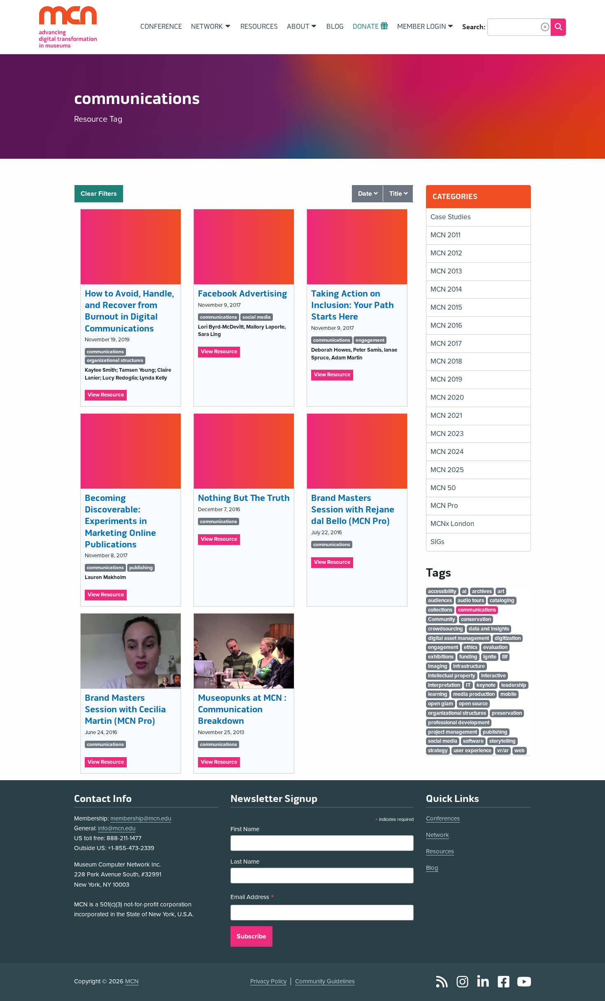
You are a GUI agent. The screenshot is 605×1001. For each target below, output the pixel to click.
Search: (474, 27)
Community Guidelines (325, 981)
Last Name (244, 861)
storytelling (502, 741)
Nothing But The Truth (244, 498)
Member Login (421, 26)
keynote (486, 685)
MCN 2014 (446, 289)
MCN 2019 (446, 379)
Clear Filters (99, 194)
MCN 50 (443, 488)
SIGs (437, 542)
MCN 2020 (447, 397)
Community (441, 619)
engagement (370, 340)
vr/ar (503, 750)
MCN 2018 (446, 361)
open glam (440, 703)
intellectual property (451, 675)
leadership (513, 685)
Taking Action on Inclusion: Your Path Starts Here (352, 305)
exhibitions (441, 656)
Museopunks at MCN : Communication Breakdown (242, 710)
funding (468, 656)
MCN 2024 (446, 451)
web (519, 750)
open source (473, 703)
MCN (132, 981)
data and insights (489, 629)
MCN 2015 (446, 307)
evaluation (495, 647)
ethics (470, 647)
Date (366, 194)
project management (452, 732)
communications (105, 352)
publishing (141, 567)
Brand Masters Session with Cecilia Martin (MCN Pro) (125, 710)
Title (396, 194)
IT (468, 685)
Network (437, 835)
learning (437, 694)
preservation (507, 713)
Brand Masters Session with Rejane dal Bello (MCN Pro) (352, 510)
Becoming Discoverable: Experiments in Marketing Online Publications (120, 521)
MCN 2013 (446, 271)
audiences (440, 600)
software (473, 741)
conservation (476, 619)
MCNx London (452, 523)
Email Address (252, 898)
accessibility (442, 591)
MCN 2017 (446, 343)
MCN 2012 (446, 253)
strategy (438, 750)
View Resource (107, 396)
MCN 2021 (446, 415)
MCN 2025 (447, 470)
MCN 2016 (446, 325)
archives (482, 591)
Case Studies (450, 217)
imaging (437, 666)
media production (474, 694)
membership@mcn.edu (140, 818)
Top (586, 985)
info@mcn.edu (116, 828)
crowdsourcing (445, 629)
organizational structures (115, 360)
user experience (472, 750)
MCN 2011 (445, 235)
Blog (432, 867)
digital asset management (458, 638)
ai (464, 591)
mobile (508, 694)
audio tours (471, 600)
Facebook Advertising (242, 293)
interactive (493, 675)
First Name (244, 829)
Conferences (443, 818)
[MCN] (68, 27)
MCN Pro (444, 505)
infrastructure (469, 666)
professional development (458, 722)
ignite (489, 656)
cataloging (502, 600)
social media (256, 317)
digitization (508, 638)
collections (440, 610)
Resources (440, 851)
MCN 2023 (446, 433)
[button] (545, 27)
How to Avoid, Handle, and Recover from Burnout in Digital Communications (129, 311)
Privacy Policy (268, 981)
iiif (504, 656)
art (501, 591)
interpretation (444, 685)
